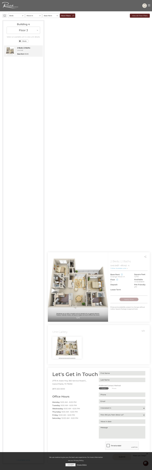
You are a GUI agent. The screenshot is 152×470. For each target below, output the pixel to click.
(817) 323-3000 (58, 389)
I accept (70, 465)
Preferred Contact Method (110, 385)
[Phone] (144, 5)
